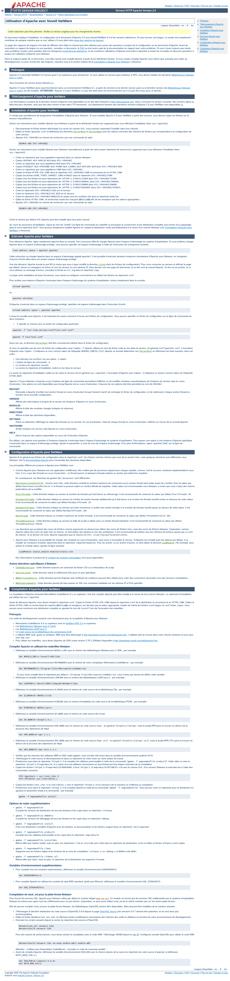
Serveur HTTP (20, 14)
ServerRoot (79, 131)
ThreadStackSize (25, 521)
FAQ (187, 6)
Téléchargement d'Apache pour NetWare (211, 25)
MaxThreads (22, 516)
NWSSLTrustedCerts (26, 578)
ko (192, 25)
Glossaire (195, 6)
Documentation (36, 14)
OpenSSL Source (108, 911)
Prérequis (204, 21)
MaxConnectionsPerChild (29, 483)
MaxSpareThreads (25, 507)
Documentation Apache (37, 460)
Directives (178, 6)
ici (52, 83)
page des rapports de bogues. (89, 40)
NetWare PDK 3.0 (74, 623)
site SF (136, 934)
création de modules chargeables (64, 557)
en (182, 25)
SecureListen (23, 573)
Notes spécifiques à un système (73, 14)
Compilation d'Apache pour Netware (112, 62)
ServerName (95, 131)
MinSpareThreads (25, 499)
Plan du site (206, 6)
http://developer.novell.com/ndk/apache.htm (105, 635)
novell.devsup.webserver (74, 51)
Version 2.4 (51, 14)
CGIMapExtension (25, 567)
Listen (102, 264)
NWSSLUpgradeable (26, 583)
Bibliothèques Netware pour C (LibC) (38, 626)
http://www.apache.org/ (122, 101)
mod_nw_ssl (102, 898)
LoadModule (168, 543)
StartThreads (23, 494)
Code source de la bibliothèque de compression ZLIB (45, 632)
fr (187, 25)
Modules (169, 6)
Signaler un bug (221, 6)
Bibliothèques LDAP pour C (33, 629)
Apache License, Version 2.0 (31, 975)
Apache (8, 14)
